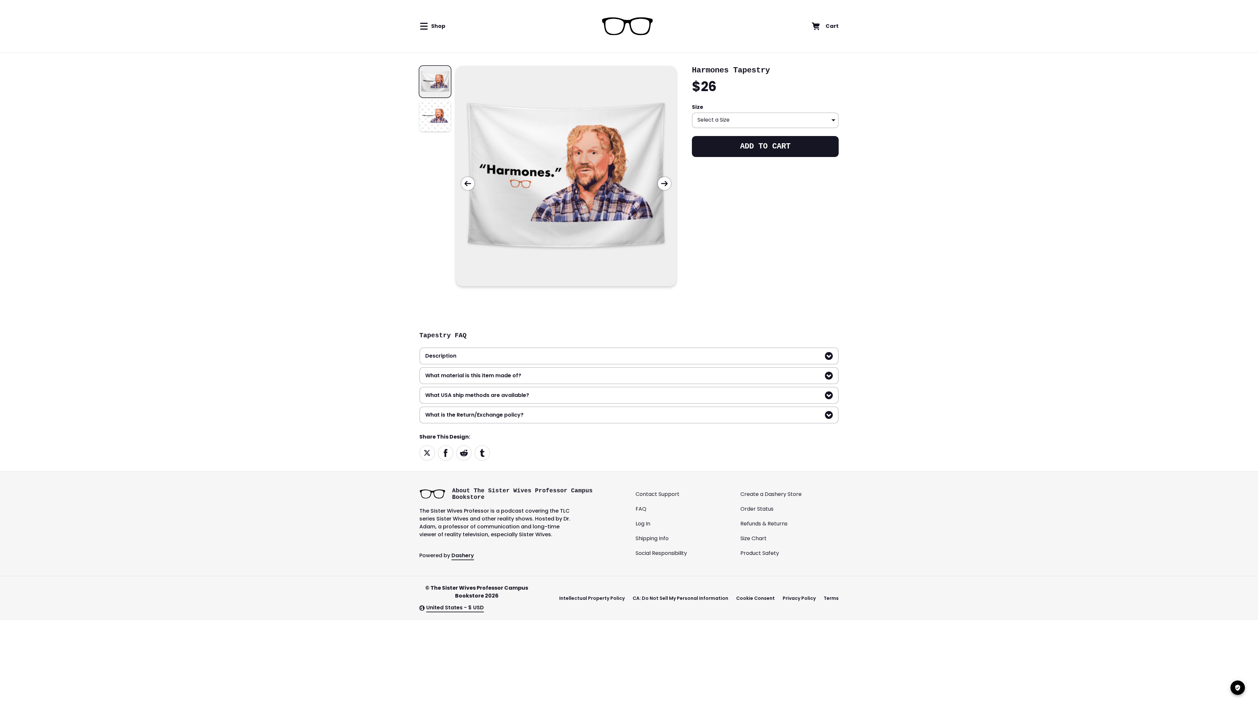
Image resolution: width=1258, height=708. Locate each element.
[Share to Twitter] (427, 452)
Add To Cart (765, 146)
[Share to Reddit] (464, 452)
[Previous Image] (468, 183)
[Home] (627, 26)
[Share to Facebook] (445, 452)
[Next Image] (664, 183)
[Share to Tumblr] (482, 452)
